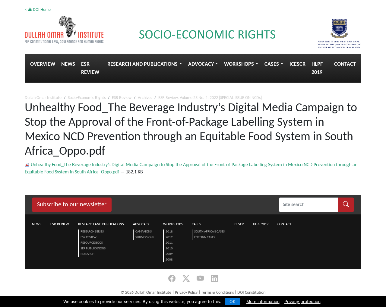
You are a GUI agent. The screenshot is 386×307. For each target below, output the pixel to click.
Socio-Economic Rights (87, 98)
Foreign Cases (204, 237)
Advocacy (201, 64)
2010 (169, 248)
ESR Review (90, 68)
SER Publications (93, 248)
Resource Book (92, 243)
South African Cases (209, 231)
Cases (271, 64)
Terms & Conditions (217, 292)
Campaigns (143, 231)
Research (87, 254)
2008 (169, 259)
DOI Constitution (251, 292)
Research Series (92, 231)
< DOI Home (38, 10)
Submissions (144, 237)
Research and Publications (142, 64)
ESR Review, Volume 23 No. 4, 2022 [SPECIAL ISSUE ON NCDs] (210, 98)
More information (263, 301)
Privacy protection (302, 301)
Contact (345, 64)
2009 (169, 254)
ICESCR (297, 64)
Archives (145, 98)
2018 (169, 231)
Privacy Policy (186, 292)
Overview (42, 64)
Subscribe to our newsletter (71, 205)
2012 (169, 237)
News (68, 64)
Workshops (239, 64)
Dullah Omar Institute (43, 98)
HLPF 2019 (317, 68)
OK (232, 301)
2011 (169, 243)
